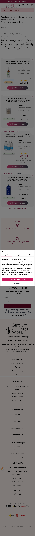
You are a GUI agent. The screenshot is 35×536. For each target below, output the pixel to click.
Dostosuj (17, 283)
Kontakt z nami (17, 404)
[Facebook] (15, 494)
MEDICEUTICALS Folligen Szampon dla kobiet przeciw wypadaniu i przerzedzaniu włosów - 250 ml (18, 179)
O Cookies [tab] (29, 255)
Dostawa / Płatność (17, 397)
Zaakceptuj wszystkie (17, 279)
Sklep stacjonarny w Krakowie (17, 428)
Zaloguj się (17, 446)
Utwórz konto (18, 450)
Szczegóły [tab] (17, 255)
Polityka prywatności (18, 393)
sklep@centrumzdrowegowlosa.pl (17, 352)
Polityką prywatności (17, 315)
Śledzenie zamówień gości (17, 443)
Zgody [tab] (6, 255)
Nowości (17, 418)
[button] (19, 6)
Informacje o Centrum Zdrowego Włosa (17, 386)
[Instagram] (20, 494)
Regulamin (17, 389)
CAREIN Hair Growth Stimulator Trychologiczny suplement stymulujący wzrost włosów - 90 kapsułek (17, 100)
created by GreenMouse (20, 528)
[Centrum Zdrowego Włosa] (11, 5)
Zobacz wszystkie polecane (17, 208)
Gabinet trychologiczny (17, 425)
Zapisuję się (17, 306)
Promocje (17, 414)
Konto (17, 439)
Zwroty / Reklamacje (17, 400)
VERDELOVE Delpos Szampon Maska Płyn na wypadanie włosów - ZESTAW (17, 136)
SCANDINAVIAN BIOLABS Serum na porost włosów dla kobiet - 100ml (18, 62)
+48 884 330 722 (10, 349)
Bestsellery (17, 421)
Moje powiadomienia (17, 453)
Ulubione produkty (17, 457)
